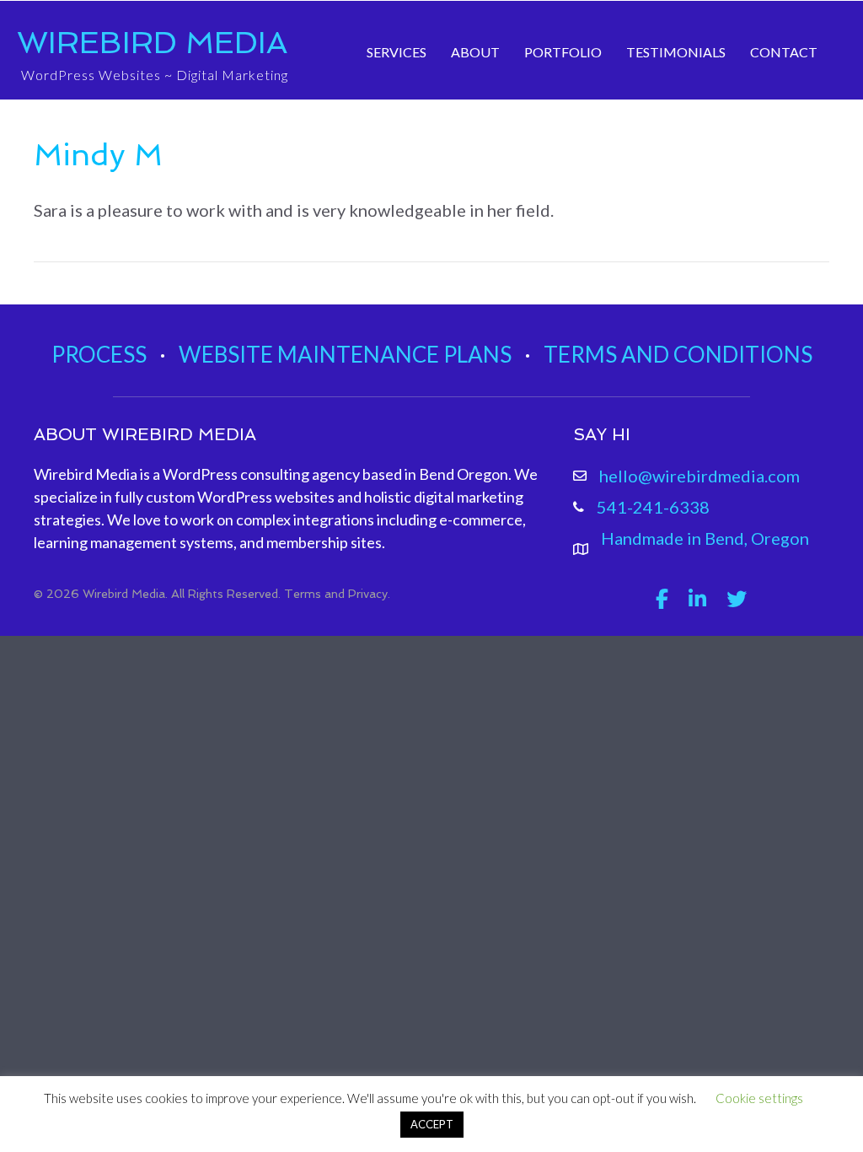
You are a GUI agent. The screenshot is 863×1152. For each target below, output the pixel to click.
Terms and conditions (678, 354)
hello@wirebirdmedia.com (699, 476)
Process (99, 354)
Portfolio (563, 52)
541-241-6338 (653, 507)
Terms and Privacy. (337, 593)
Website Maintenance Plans (345, 354)
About (475, 52)
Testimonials (676, 52)
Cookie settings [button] (759, 1098)
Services (396, 52)
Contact (783, 52)
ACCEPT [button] (431, 1124)
